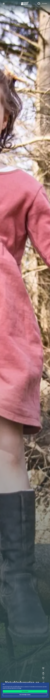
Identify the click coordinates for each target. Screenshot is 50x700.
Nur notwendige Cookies (25, 694)
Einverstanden (25, 691)
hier (20, 688)
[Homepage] (25, 3)
